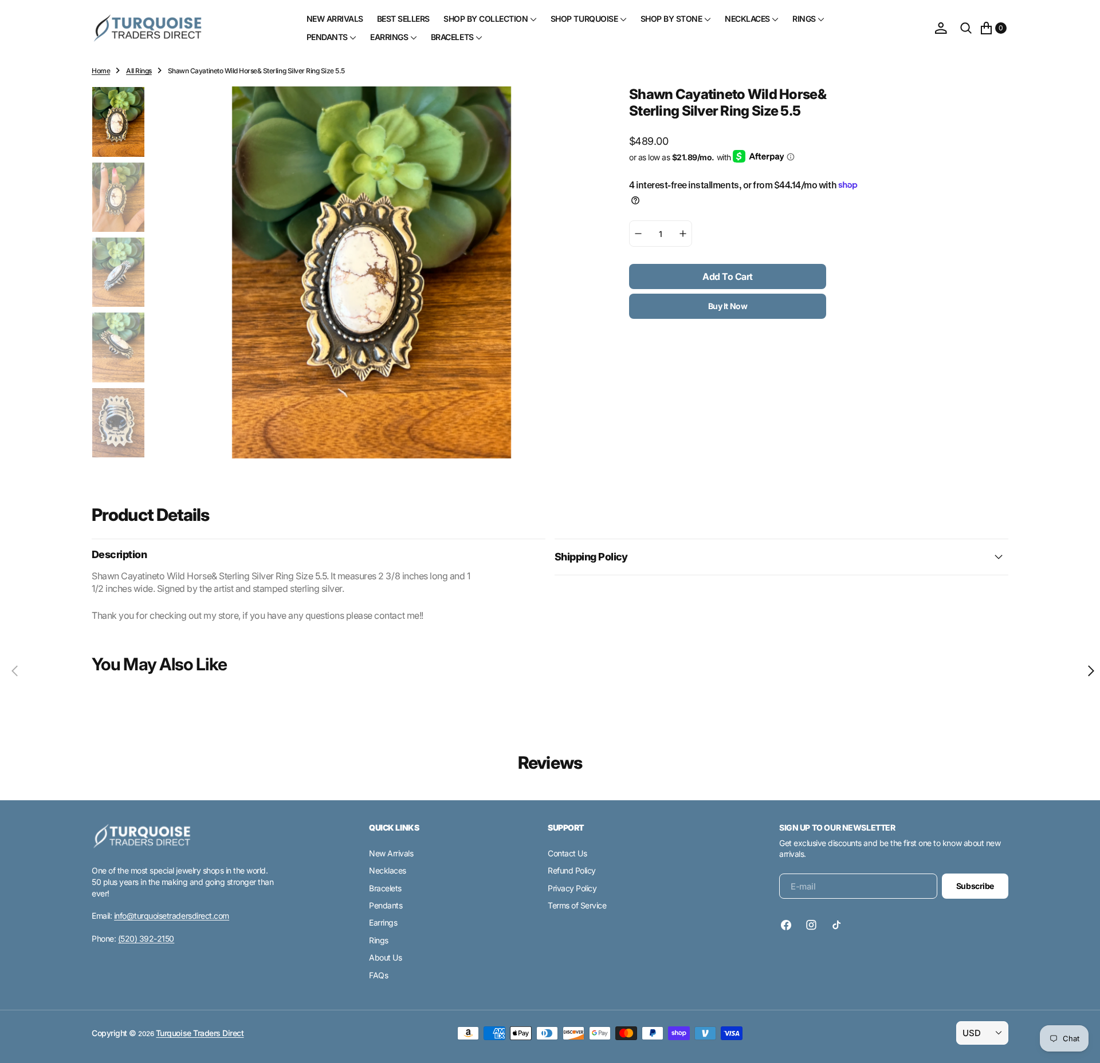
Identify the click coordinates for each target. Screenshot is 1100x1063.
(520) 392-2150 (146, 938)
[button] (940, 28)
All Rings (139, 70)
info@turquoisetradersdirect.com (171, 915)
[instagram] (811, 925)
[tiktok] (836, 925)
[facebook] (789, 925)
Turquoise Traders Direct (199, 1033)
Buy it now (728, 306)
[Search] (966, 28)
